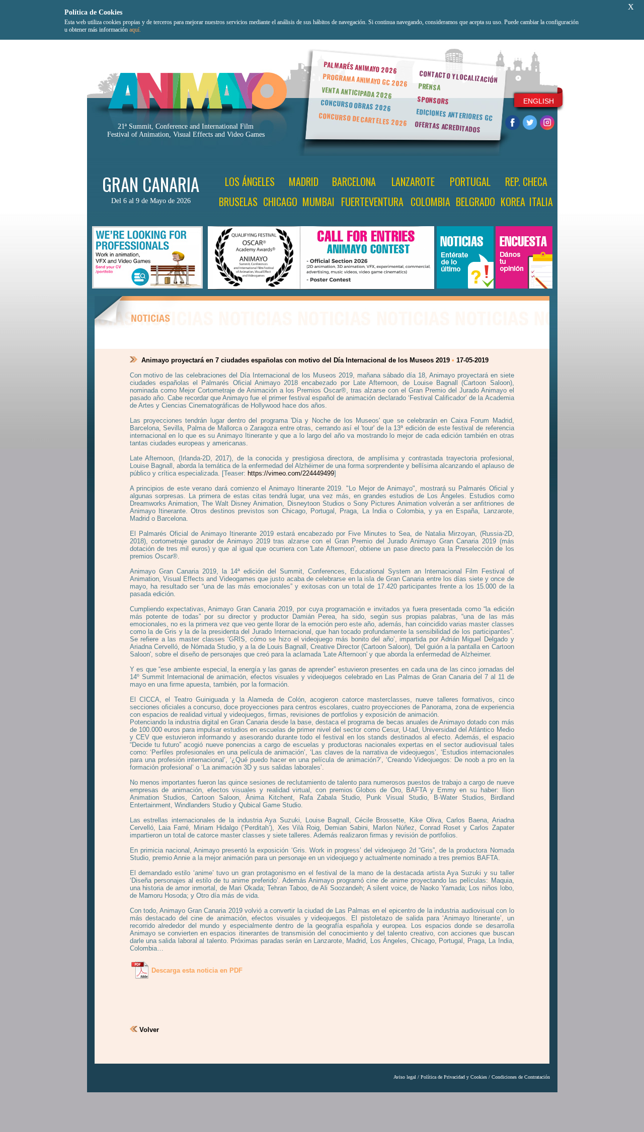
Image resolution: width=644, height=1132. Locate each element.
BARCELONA (354, 181)
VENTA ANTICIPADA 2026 (356, 92)
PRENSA (429, 86)
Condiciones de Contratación (521, 1077)
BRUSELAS (238, 201)
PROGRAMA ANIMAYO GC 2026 (365, 79)
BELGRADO (475, 201)
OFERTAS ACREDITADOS (447, 127)
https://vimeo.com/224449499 (291, 473)
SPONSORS (433, 100)
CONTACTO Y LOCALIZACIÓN (458, 76)
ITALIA (541, 201)
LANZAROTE (413, 181)
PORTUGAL (470, 181)
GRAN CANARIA (150, 184)
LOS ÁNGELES (250, 181)
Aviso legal (404, 1077)
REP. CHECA (526, 181)
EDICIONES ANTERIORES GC (454, 114)
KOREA (513, 201)
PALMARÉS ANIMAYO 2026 (360, 67)
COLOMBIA (430, 201)
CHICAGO (280, 201)
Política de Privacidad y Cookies (454, 1077)
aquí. (135, 29)
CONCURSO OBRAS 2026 (355, 105)
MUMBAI (318, 201)
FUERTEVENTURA (372, 201)
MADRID (303, 181)
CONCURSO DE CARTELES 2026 (363, 119)
